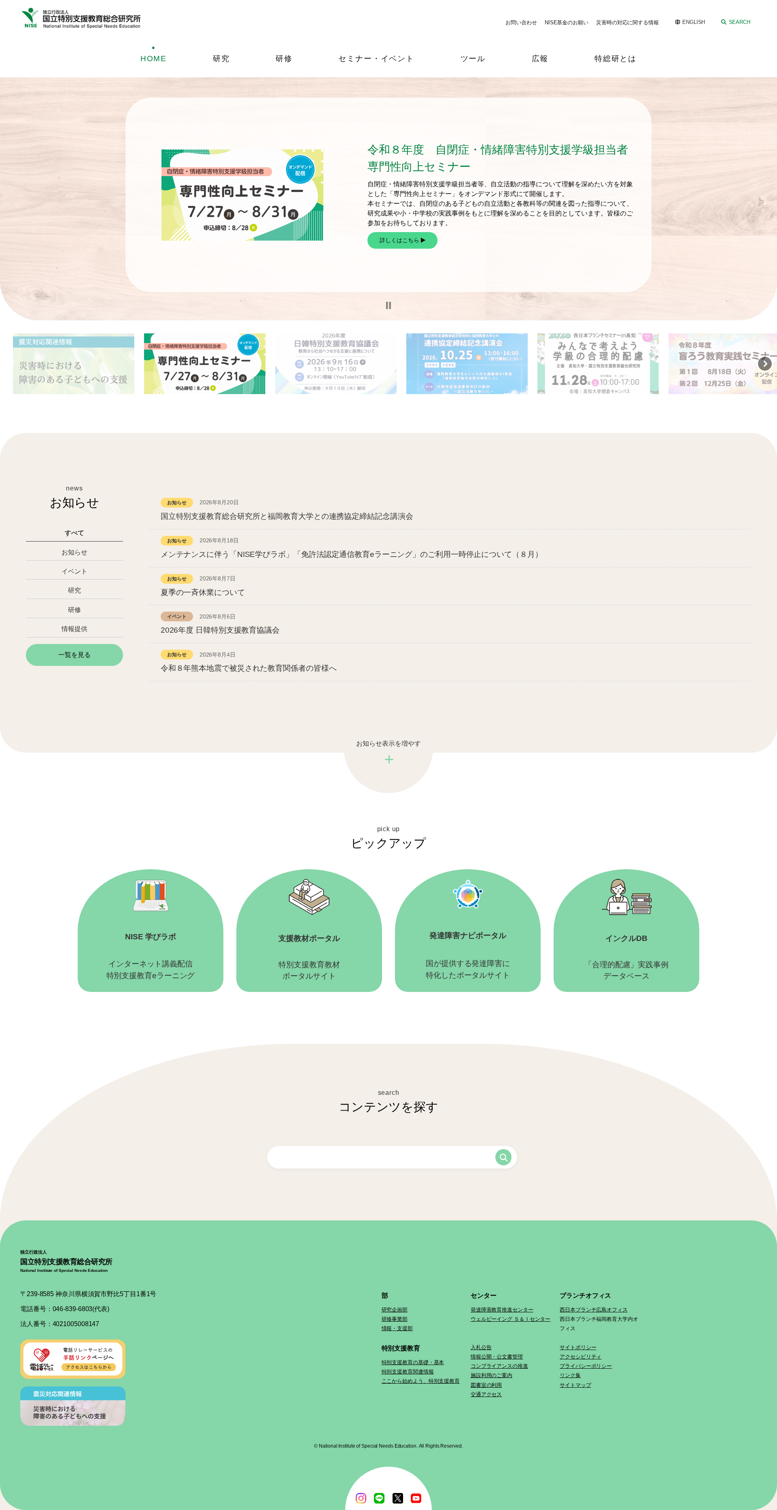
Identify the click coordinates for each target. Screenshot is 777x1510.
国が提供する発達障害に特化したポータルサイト (468, 955)
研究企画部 (395, 1310)
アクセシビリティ (580, 1357)
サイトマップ (575, 1385)
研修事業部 (395, 1319)
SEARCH (739, 22)
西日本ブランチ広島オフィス (594, 1310)
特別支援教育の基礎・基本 (413, 1362)
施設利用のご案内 (491, 1375)
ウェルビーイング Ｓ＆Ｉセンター (510, 1319)
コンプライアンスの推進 (499, 1366)
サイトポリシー (578, 1347)
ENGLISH (693, 22)
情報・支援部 (397, 1328)
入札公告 (481, 1347)
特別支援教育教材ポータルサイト (309, 957)
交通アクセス (486, 1394)
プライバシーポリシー (586, 1366)
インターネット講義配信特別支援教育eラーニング (150, 956)
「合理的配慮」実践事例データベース (626, 957)
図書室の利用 (486, 1385)
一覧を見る (74, 654)
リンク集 (570, 1375)
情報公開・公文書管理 (497, 1357)
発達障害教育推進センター (502, 1310)
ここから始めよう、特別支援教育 (421, 1381)
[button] (388, 305)
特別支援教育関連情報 (408, 1372)
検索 (503, 1157)
